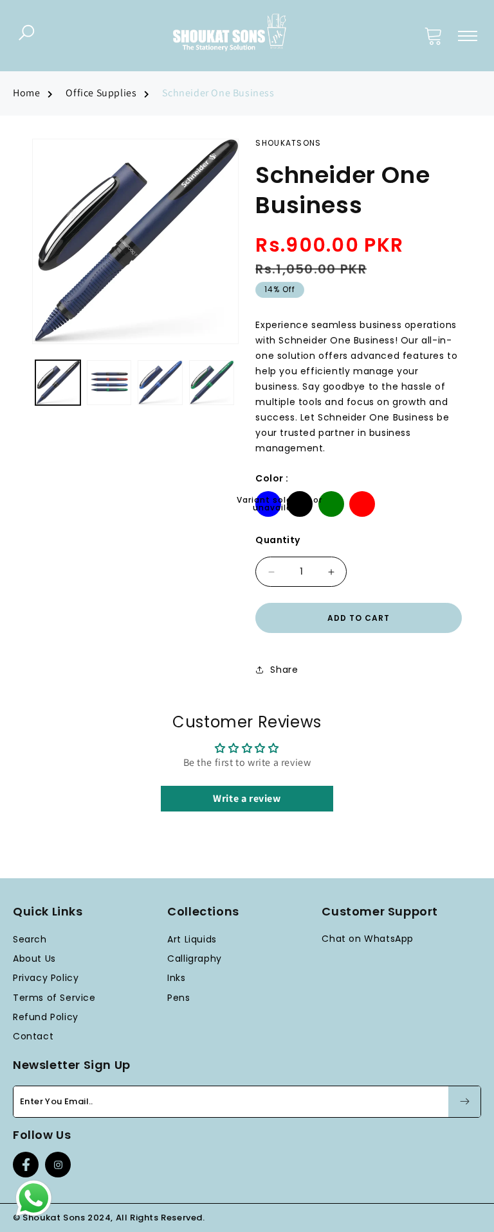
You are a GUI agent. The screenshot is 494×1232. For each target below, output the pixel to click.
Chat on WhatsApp (368, 938)
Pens (178, 997)
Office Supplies (101, 93)
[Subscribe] (464, 1101)
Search (30, 939)
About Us (34, 958)
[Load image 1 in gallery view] (57, 382)
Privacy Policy (45, 977)
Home (26, 93)
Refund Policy (45, 1017)
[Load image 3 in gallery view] (160, 382)
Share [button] (284, 669)
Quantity (277, 540)
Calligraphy (194, 958)
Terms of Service (54, 997)
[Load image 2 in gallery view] (109, 382)
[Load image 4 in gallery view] (211, 382)
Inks (176, 977)
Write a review (246, 798)
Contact (33, 1036)
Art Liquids (192, 939)
